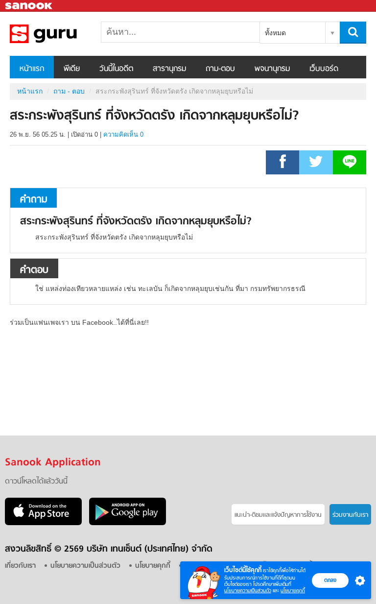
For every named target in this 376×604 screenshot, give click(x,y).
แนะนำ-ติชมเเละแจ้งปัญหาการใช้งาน (278, 515)
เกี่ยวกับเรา (20, 566)
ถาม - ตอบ (69, 91)
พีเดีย (72, 69)
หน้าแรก (32, 69)
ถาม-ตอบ (220, 69)
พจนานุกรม (272, 69)
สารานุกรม (169, 69)
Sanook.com (29, 6)
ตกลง (330, 580)
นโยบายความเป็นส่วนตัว (247, 590)
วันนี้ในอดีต (116, 69)
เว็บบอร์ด (323, 69)
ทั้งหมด (275, 33)
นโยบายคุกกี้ (293, 590)
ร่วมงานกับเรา (350, 515)
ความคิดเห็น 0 (123, 134)
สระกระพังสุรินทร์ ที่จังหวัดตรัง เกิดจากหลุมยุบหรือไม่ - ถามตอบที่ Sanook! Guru (61, 34)
